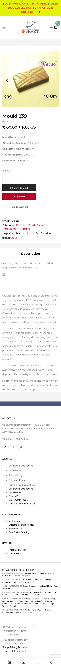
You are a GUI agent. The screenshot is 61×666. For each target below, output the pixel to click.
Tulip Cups (49, 580)
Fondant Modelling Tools (12, 601)
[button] (55, 27)
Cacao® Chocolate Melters (34, 586)
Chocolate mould (18, 233)
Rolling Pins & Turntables (20, 604)
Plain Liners (7, 582)
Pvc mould (47, 233)
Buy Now (19, 196)
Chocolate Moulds (26, 225)
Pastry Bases (21, 612)
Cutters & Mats (48, 599)
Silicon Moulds (38, 604)
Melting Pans (52, 586)
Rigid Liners (19, 582)
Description (30, 253)
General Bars (19, 576)
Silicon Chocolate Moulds (20, 595)
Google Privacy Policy (13, 647)
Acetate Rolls (30, 610)
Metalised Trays (44, 610)
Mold (31, 233)
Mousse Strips (8, 612)
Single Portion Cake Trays (32, 580)
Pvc (38, 233)
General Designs (47, 574)
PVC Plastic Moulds (38, 593)
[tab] (30, 253)
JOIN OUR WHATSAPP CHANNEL (26, 3)
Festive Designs (31, 574)
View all (29, 576)
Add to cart (21, 187)
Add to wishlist (19, 206)
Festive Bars (7, 576)
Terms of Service (12, 651)
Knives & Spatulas (32, 601)
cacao (9, 121)
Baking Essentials (33, 599)
